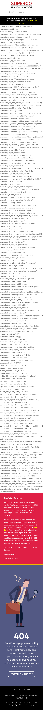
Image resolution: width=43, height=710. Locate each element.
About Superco (11, 695)
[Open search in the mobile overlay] (21, 12)
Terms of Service (25, 705)
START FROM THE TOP (21, 674)
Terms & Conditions (28, 695)
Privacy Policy (22, 698)
